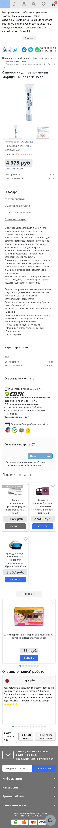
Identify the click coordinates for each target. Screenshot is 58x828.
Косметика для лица (43, 58)
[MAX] (24, 49)
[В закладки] (26, 485)
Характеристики (15, 199)
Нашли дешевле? (14, 168)
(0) (31, 141)
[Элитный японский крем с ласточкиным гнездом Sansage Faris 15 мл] (43, 491)
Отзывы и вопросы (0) (18, 212)
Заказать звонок (47, 50)
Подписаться (44, 768)
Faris (28, 145)
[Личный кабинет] (24, 4)
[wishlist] (43, 4)
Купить (15, 526)
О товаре (11, 192)
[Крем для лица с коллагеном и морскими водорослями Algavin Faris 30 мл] (15, 544)
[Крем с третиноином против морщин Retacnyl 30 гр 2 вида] (15, 491)
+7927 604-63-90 (47, 48)
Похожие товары (15, 219)
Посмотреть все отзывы (45, 736)
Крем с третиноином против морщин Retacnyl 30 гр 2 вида (15, 506)
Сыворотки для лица (16, 61)
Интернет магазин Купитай (16, 58)
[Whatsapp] (37, 49)
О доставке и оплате (17, 205)
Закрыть (29, 38)
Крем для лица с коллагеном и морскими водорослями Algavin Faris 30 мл (15, 560)
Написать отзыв (40, 456)
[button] (20, 666)
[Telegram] (30, 49)
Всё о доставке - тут (17, 416)
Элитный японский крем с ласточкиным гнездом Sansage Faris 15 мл (43, 506)
